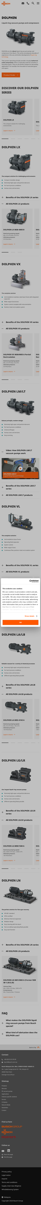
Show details (29, 616)
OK (20, 622)
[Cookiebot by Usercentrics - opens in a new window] (29, 581)
